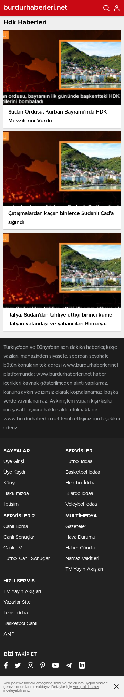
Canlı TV (12, 548)
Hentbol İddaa (80, 483)
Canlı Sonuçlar (18, 537)
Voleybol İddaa (81, 504)
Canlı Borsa (15, 526)
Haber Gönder (80, 548)
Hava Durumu (80, 537)
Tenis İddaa (15, 613)
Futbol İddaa (78, 461)
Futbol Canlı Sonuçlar (26, 558)
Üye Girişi (13, 461)
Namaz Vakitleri (82, 558)
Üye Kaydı (14, 472)
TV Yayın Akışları (84, 569)
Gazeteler (75, 526)
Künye (10, 483)
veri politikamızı (86, 687)
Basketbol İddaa (82, 472)
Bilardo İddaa (79, 493)
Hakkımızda (16, 493)
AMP (8, 634)
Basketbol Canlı (20, 623)
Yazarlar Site (17, 602)
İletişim (11, 504)
